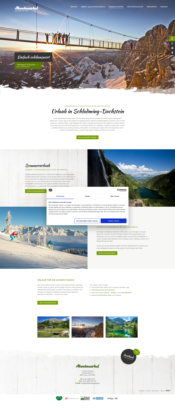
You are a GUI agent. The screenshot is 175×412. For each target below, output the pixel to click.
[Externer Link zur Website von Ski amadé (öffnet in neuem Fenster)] (97, 398)
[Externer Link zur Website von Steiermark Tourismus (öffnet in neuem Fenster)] (59, 398)
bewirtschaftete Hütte (104, 295)
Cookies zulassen (113, 221)
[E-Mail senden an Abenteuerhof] (172, 43)
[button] (87, 137)
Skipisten (76, 123)
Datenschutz (155, 390)
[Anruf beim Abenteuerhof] (172, 38)
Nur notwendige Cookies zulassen (87, 221)
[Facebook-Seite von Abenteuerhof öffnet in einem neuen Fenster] (130, 364)
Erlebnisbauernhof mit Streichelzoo (103, 290)
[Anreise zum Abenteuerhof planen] (172, 52)
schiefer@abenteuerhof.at (90, 383)
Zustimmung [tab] (60, 196)
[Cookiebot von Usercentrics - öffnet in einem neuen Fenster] (119, 190)
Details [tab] (87, 196)
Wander (113, 292)
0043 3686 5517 (89, 379)
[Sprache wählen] (172, 48)
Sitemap (148, 390)
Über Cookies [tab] (114, 196)
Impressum (142, 390)
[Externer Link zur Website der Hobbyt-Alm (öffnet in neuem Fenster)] (112, 398)
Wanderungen (102, 121)
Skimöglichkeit (127, 292)
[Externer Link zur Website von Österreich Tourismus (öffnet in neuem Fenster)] (71, 398)
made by (162, 390)
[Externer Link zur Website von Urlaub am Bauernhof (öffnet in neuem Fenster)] (85, 398)
